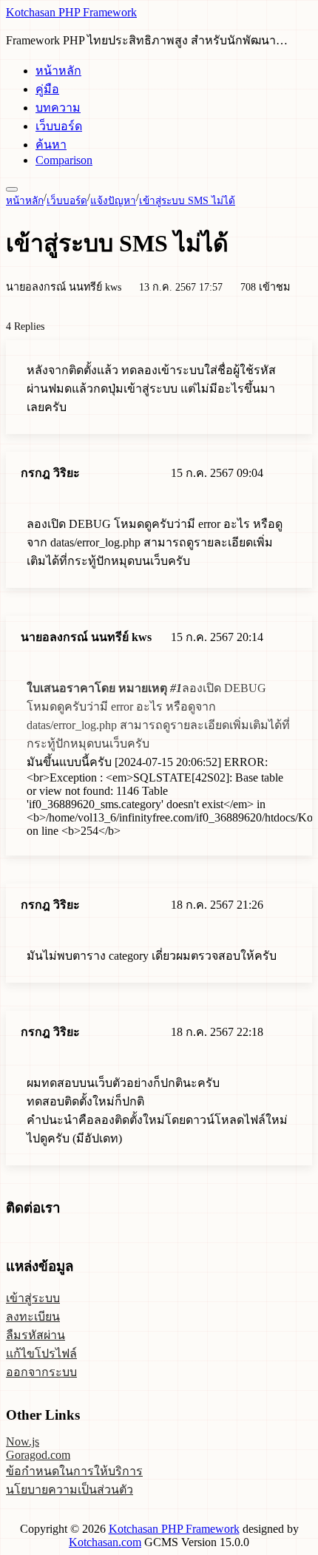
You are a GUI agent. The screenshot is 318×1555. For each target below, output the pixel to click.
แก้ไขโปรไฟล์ (41, 1353)
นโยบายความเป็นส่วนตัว (69, 1489)
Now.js (22, 1441)
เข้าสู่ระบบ (33, 1298)
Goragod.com (38, 1455)
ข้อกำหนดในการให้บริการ (74, 1471)
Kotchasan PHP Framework (71, 12)
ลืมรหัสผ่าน (35, 1335)
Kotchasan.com (105, 1542)
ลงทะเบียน (33, 1316)
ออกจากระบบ (41, 1372)
